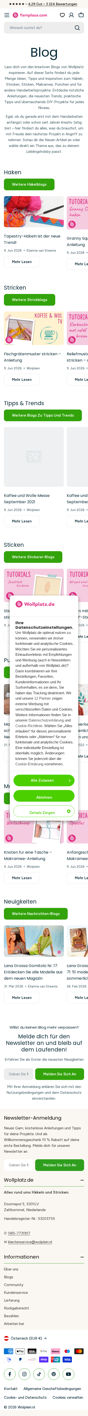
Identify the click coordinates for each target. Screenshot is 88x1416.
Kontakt (11, 1389)
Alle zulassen (42, 780)
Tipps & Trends (24, 403)
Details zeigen (42, 813)
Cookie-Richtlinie (28, 726)
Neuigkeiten (20, 901)
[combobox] (44, 28)
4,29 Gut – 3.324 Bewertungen (52, 4)
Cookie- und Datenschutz (25, 1397)
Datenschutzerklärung (46, 720)
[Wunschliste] (62, 15)
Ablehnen (44, 797)
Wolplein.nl (26, 1407)
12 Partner (42, 698)
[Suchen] (77, 28)
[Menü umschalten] (7, 15)
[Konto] (71, 15)
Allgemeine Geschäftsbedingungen (52, 1389)
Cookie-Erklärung (29, 764)
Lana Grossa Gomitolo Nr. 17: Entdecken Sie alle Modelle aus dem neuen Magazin (33, 972)
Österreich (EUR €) (26, 1338)
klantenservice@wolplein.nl (30, 1242)
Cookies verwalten (68, 1397)
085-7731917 (19, 1233)
